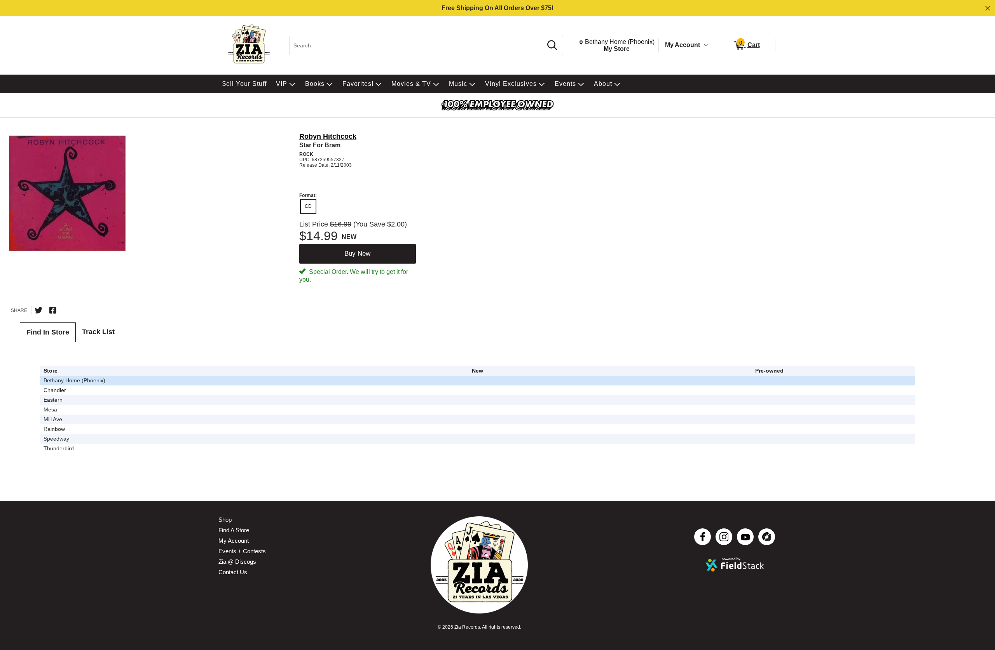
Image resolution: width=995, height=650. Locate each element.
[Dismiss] (987, 8)
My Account (682, 45)
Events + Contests (242, 551)
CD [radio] (308, 206)
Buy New (357, 253)
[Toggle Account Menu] (706, 45)
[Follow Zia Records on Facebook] (702, 536)
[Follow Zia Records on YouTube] (745, 536)
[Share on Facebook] (52, 310)
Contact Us (232, 572)
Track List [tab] (98, 332)
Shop (225, 519)
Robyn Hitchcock (327, 136)
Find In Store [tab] (47, 332)
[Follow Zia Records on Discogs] (766, 536)
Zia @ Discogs (237, 561)
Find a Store (233, 530)
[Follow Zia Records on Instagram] (724, 536)
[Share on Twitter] (38, 310)
